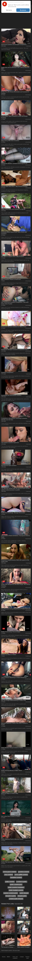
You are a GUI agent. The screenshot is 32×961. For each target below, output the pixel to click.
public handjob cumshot (16, 890)
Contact (22, 956)
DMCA (8, 956)
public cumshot (9, 881)
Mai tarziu (9, 10)
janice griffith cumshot (21, 874)
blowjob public (22, 896)
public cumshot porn (16, 884)
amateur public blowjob (16, 898)
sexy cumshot (9, 874)
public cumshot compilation (16, 887)
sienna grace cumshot (9, 871)
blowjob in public (11, 896)
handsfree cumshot (16, 877)
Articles (4, 956)
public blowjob (24, 893)
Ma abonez (23, 10)
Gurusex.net (19, 904)
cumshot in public (21, 881)
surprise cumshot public (11, 893)
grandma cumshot (23, 871)
